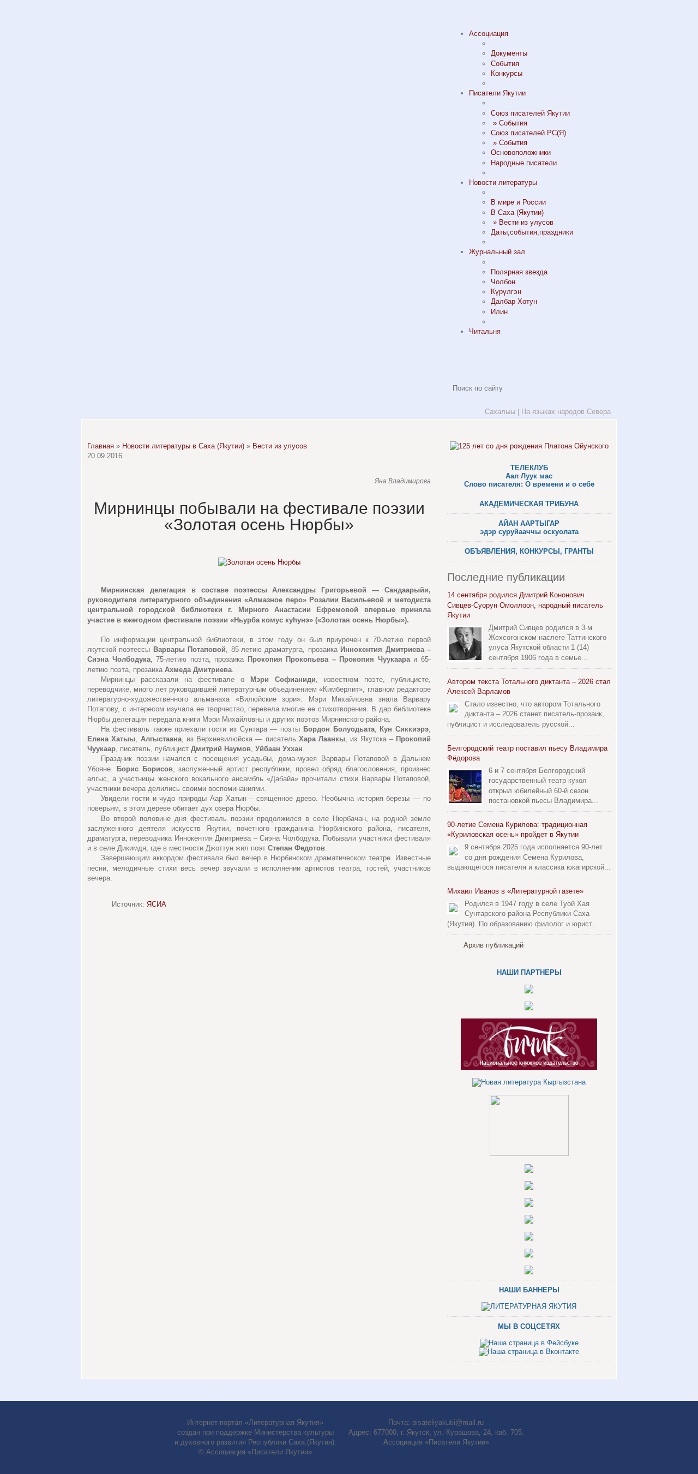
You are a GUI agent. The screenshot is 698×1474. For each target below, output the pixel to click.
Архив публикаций (494, 945)
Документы (509, 53)
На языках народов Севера (566, 412)
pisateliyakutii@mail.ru (448, 1422)
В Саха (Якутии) (517, 212)
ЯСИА (156, 904)
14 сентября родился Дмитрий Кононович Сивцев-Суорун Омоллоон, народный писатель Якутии (525, 605)
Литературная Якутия (163, 60)
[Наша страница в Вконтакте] (529, 1351)
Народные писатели (524, 163)
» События (509, 123)
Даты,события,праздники (532, 232)
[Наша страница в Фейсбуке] (529, 1343)
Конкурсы (506, 73)
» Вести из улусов (522, 222)
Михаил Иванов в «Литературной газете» (515, 891)
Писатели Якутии (497, 93)
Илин (499, 312)
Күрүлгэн (506, 291)
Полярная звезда (519, 272)
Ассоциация (488, 33)
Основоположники (521, 152)
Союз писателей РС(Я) (528, 133)
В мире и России (518, 202)
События (505, 63)
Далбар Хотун (514, 301)
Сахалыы (500, 412)
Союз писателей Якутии (530, 113)
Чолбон (503, 282)
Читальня (485, 331)
